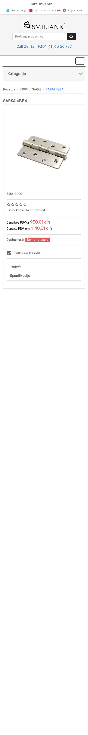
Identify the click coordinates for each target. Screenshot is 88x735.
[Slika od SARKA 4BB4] (44, 149)
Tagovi (15, 266)
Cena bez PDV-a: (18, 222)
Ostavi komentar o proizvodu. (27, 210)
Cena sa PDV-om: (18, 229)
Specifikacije (20, 276)
